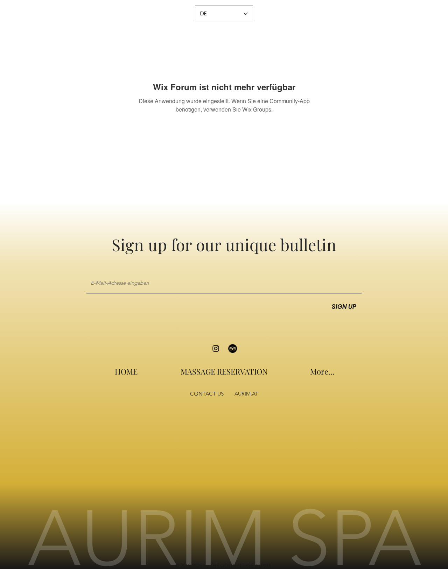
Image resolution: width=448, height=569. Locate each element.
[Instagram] (215, 348)
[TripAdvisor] (232, 348)
